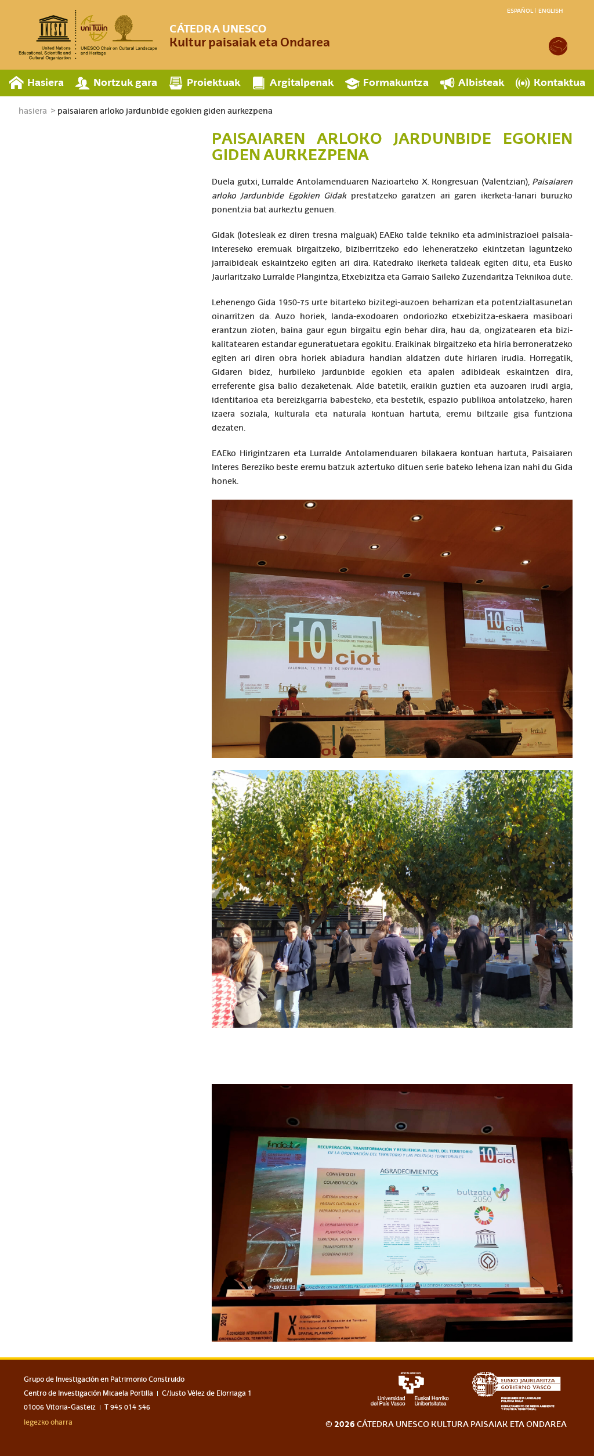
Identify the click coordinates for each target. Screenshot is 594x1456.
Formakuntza (396, 82)
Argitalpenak (302, 82)
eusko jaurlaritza (519, 1391)
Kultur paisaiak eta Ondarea (249, 35)
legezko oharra (48, 1422)
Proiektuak (213, 82)
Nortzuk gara (125, 82)
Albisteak (481, 82)
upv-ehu (410, 1389)
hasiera (33, 110)
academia (558, 46)
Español (520, 10)
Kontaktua (559, 82)
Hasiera (45, 82)
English (550, 10)
